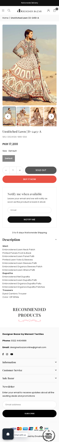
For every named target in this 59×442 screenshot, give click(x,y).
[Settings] (48, 11)
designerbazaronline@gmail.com (28, 347)
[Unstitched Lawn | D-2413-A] (23, 116)
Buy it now (29, 179)
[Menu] (3, 10)
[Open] (8, 434)
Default (8, 158)
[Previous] (8, 116)
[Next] (51, 116)
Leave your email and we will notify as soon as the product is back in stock (27, 200)
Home (5, 17)
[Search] (9, 10)
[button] (54, 11)
